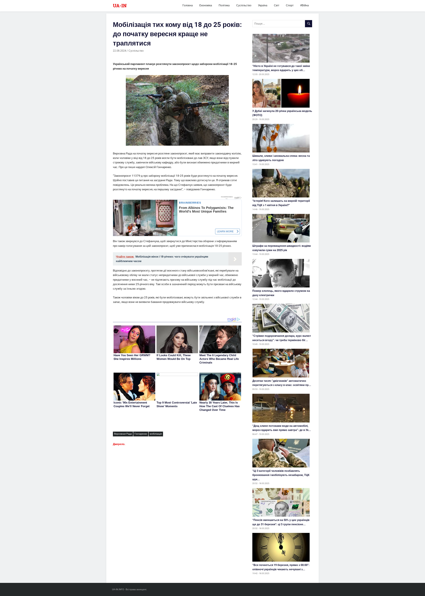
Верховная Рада (123, 433)
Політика (224, 5)
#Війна (304, 5)
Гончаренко (140, 433)
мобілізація (156, 433)
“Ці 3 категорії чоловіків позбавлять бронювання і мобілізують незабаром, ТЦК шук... (280, 475)
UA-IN (120, 5)
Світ (276, 5)
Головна (187, 5)
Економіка (205, 5)
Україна (262, 5)
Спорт (290, 5)
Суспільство (243, 5)
